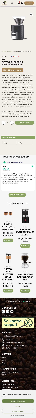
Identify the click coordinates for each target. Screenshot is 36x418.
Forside (4, 51)
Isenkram (9, 51)
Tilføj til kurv (25, 122)
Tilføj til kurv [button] (8, 240)
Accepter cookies (18, 401)
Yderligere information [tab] (9, 137)
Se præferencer (18, 411)
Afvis (18, 406)
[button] (31, 14)
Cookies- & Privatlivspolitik (17, 415)
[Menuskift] (12, 3)
